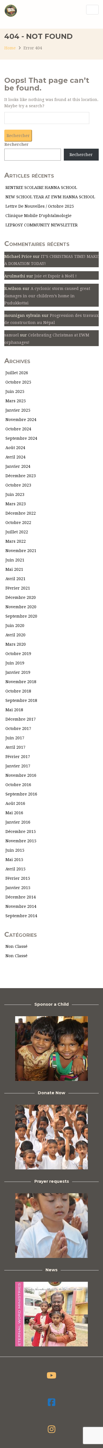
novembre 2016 (20, 775)
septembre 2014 (21, 916)
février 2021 (17, 588)
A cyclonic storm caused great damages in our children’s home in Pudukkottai (47, 295)
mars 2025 (15, 401)
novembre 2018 (20, 681)
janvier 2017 (17, 766)
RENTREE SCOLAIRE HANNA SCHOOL (41, 187)
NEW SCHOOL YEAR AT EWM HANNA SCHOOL (50, 197)
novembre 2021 (20, 550)
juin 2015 (14, 850)
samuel (11, 335)
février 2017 (17, 756)
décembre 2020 (20, 597)
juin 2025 (14, 391)
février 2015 (17, 878)
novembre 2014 (20, 906)
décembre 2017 (20, 719)
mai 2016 (14, 813)
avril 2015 (15, 869)
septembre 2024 (21, 438)
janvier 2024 (17, 466)
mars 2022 (15, 541)
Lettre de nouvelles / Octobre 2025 (39, 206)
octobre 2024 (18, 429)
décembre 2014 (20, 897)
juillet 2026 (16, 373)
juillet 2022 (16, 532)
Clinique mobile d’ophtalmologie (38, 215)
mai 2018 (14, 710)
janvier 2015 (17, 887)
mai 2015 (14, 859)
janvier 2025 (17, 410)
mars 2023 (15, 504)
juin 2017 (14, 738)
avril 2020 (15, 635)
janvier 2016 (17, 822)
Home (10, 48)
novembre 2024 (20, 419)
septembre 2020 (21, 616)
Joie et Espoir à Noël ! (55, 276)
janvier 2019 (17, 672)
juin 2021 (14, 560)
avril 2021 (15, 578)
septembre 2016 (21, 794)
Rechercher (16, 144)
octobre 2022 (18, 522)
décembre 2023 (20, 475)
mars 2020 (15, 644)
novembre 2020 (20, 607)
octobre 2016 (18, 784)
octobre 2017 (18, 728)
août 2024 (15, 447)
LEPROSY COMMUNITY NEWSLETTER (41, 225)
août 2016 (15, 803)
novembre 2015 (20, 841)
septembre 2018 (21, 700)
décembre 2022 (20, 513)
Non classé (16, 946)
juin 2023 (14, 494)
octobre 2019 (18, 653)
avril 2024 (15, 457)
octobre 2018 (18, 691)
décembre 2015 (20, 831)
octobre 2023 (18, 485)
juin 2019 (14, 663)
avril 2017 (15, 747)
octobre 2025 (18, 382)
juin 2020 (14, 625)
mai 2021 (14, 569)
